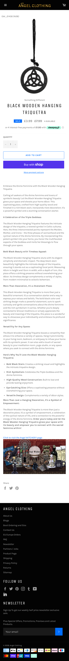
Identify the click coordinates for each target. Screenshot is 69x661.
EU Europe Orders (12, 534)
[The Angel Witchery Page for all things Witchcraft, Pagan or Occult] (34, 473)
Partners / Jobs (10, 549)
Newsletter (8, 544)
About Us (7, 515)
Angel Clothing (16, 645)
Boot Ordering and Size (14, 525)
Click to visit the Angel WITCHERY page (22, 437)
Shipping (7, 558)
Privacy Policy (10, 563)
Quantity (7, 137)
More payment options (34, 172)
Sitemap (7, 572)
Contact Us (8, 530)
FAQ (5, 539)
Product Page (10, 553)
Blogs (6, 520)
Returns (7, 567)
